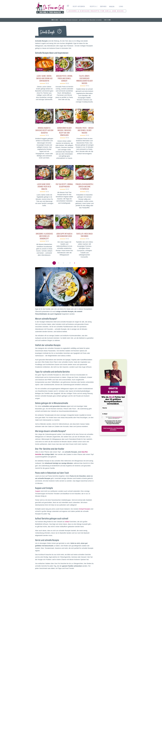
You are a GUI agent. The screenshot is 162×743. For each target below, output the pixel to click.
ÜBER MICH (103, 6)
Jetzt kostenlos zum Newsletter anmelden (113, 429)
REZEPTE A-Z (93, 6)
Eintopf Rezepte (84, 509)
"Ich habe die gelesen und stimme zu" (114, 418)
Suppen (37, 491)
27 (69, 263)
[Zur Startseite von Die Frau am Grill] (50, 8)
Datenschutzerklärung (117, 417)
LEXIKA (121, 6)
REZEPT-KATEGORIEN (79, 6)
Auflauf (67, 521)
